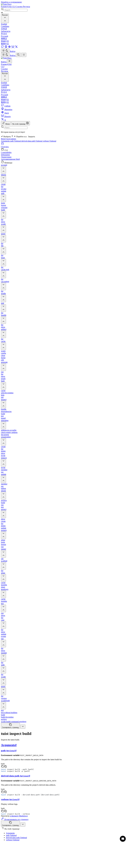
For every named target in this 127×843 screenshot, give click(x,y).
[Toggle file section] (3, 250)
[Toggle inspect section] (3, 404)
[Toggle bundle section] (3, 320)
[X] (16, 47)
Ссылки (4, 69)
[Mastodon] (6, 47)
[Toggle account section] (3, 170)
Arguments (5, 141)
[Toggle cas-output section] (3, 286)
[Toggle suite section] (3, 669)
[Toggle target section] (3, 238)
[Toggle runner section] (3, 554)
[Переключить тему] (5, 51)
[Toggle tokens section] (3, 179)
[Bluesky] (13, 47)
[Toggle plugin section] (3, 495)
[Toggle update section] (3, 479)
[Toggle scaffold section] (3, 566)
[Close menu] (9, 61)
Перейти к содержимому (11, 2)
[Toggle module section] (3, 657)
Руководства (6, 64)
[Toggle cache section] (3, 346)
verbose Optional (49, 141)
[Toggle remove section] (3, 462)
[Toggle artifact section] (3, 334)
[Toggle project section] (3, 514)
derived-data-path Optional (32, 141)
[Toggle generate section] (3, 367)
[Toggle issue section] (3, 262)
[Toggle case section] (3, 625)
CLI (2, 66)
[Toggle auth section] (3, 198)
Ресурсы (4, 71)
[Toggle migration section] (3, 425)
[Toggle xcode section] (3, 229)
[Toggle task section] (3, 308)
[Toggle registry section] (3, 535)
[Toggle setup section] (3, 578)
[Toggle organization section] (3, 442)
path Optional (15, 141)
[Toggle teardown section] (3, 594)
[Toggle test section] (3, 608)
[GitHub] (2, 47)
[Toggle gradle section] (3, 298)
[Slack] (9, 47)
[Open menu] (23, 55)
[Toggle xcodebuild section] (3, 705)
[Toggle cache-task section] (3, 274)
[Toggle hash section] (3, 385)
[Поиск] (18, 55)
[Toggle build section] (3, 214)
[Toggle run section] (3, 643)
